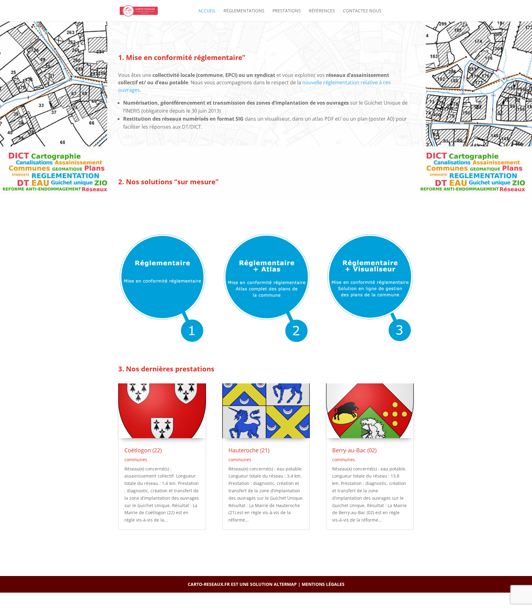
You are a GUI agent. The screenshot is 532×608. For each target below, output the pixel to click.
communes (135, 459)
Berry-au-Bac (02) (354, 450)
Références (322, 11)
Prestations (286, 11)
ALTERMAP (285, 584)
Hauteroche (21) (248, 450)
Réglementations (244, 11)
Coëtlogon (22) (143, 450)
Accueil (207, 11)
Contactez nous (362, 11)
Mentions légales (323, 584)
